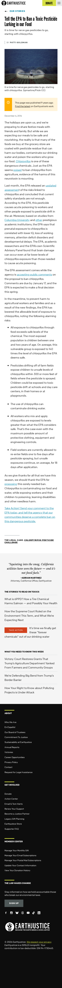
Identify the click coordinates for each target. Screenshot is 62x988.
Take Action (16, 630)
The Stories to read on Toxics (22, 591)
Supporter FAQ (12, 828)
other (39, 220)
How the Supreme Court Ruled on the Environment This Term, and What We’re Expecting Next (29, 616)
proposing (11, 484)
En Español (10, 727)
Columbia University (17, 220)
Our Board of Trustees (15, 732)
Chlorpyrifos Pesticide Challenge (29, 541)
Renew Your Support (14, 808)
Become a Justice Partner (17, 813)
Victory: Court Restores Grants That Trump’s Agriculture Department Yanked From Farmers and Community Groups (29, 663)
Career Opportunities (15, 757)
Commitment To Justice (16, 737)
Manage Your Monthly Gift (17, 850)
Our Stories (17, 11)
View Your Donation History (17, 870)
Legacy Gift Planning (14, 818)
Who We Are (10, 722)
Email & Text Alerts (14, 803)
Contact (8, 767)
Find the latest (22, 106)
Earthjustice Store (13, 823)
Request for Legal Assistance (19, 772)
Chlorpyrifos (23, 161)
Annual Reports (12, 747)
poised (17, 170)
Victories (9, 752)
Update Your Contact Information (20, 865)
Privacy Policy (11, 762)
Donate (8, 793)
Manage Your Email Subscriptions (20, 855)
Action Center (11, 798)
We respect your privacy (39, 941)
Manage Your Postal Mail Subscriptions (23, 860)
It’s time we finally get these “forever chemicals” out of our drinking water (30, 632)
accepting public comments (34, 274)
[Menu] (59, 3)
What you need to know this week (24, 651)
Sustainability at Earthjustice (18, 742)
